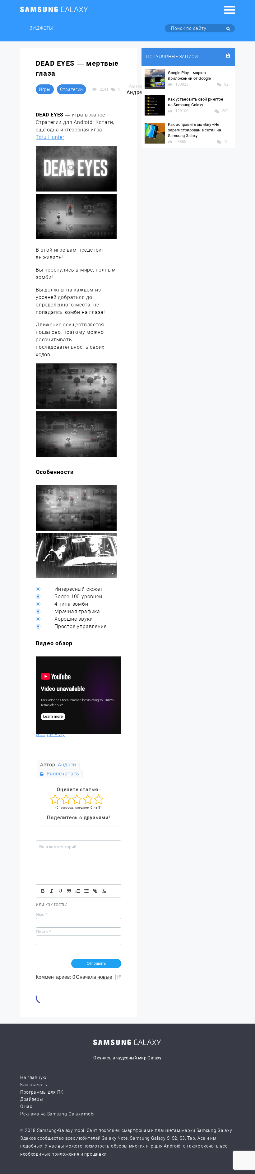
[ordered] (77, 891)
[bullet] (86, 891)
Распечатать (62, 774)
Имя (41, 914)
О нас (26, 1106)
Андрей (67, 765)
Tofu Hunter (50, 137)
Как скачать (33, 1084)
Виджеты (41, 28)
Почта (43, 931)
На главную (33, 1077)
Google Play (50, 734)
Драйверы (31, 1099)
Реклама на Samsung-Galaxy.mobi (57, 1114)
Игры (45, 89)
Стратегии (71, 89)
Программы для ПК (41, 1092)
